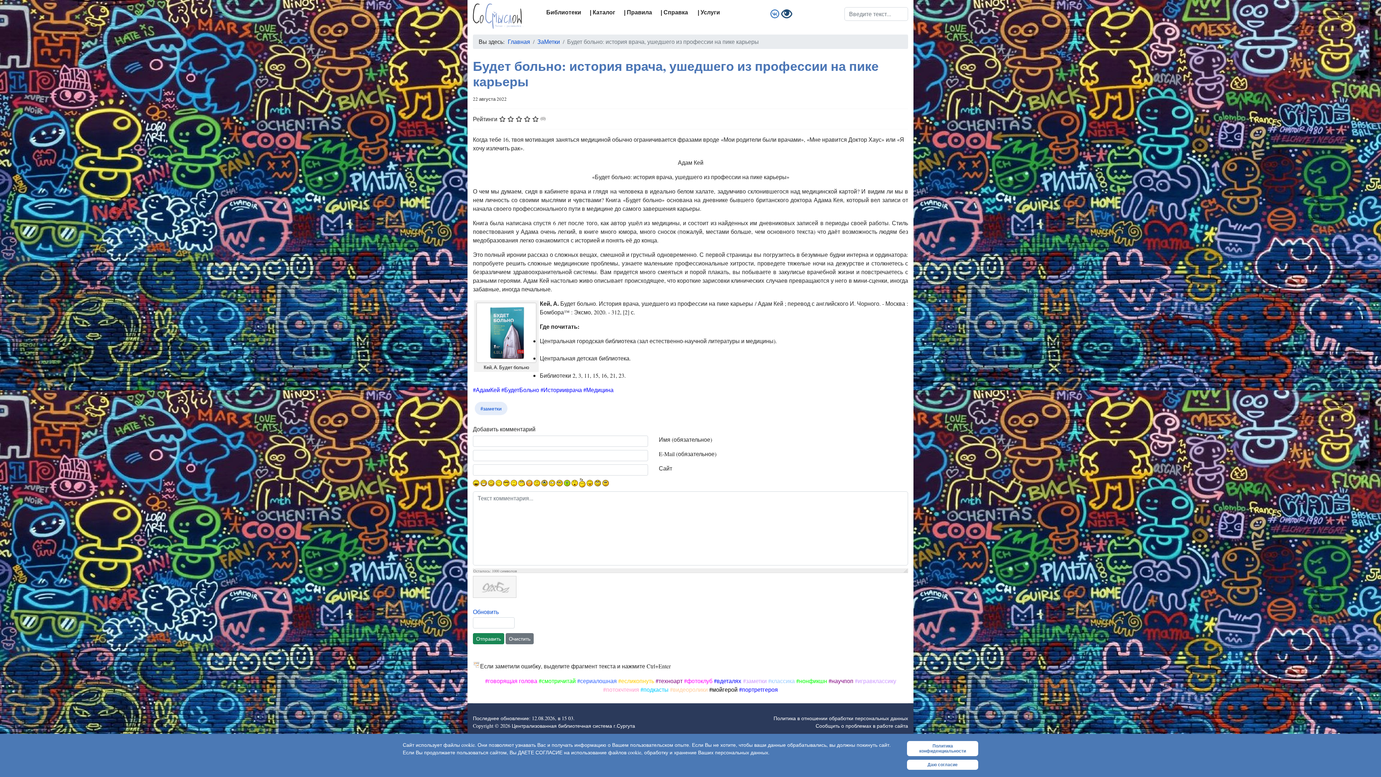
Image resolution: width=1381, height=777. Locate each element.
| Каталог (602, 12)
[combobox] (876, 14)
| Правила (638, 12)
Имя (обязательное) (685, 439)
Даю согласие (942, 764)
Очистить (519, 638)
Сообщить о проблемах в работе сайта (862, 725)
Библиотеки (563, 12)
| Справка (674, 12)
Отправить (488, 638)
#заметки (491, 408)
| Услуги (709, 12)
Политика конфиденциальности (942, 749)
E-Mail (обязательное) (687, 454)
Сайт (665, 468)
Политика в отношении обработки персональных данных (841, 718)
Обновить (486, 611)
